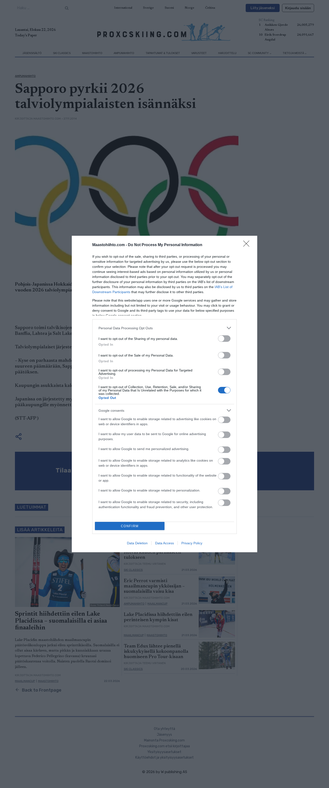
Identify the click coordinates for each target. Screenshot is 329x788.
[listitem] (164, 327)
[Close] (247, 245)
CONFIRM (130, 526)
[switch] (224, 338)
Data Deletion (137, 543)
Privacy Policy (191, 543)
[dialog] (164, 394)
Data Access (164, 543)
